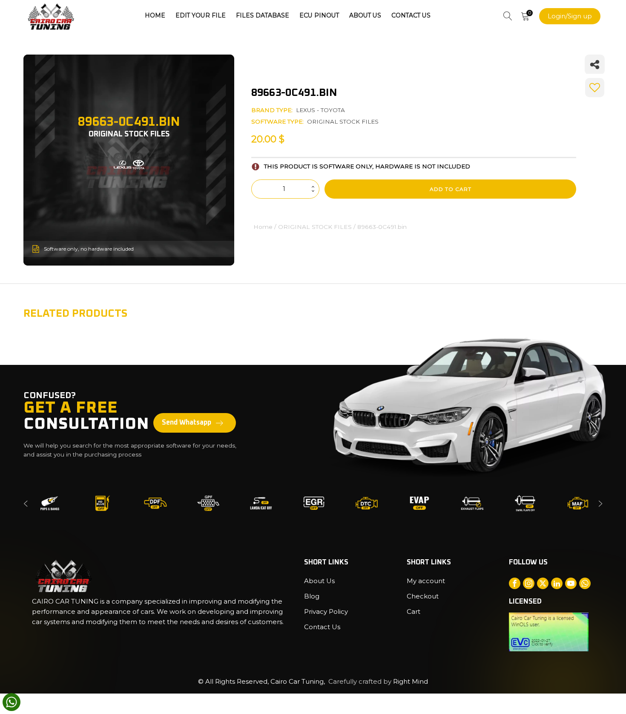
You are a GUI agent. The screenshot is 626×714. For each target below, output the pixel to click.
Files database (262, 15)
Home (155, 15)
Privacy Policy (326, 611)
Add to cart (450, 189)
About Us (365, 15)
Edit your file (200, 15)
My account (426, 581)
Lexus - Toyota (320, 110)
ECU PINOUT (319, 15)
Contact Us (411, 15)
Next (600, 503)
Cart (413, 611)
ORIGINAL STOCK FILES (343, 121)
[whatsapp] (11, 702)
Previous (25, 503)
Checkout (423, 596)
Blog (311, 596)
